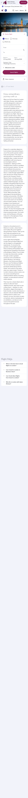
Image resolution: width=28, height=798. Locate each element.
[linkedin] (10, 647)
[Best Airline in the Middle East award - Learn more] (5, 682)
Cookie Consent (12, 698)
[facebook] (3, 647)
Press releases (4, 591)
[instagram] (17, 647)
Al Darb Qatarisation (6, 596)
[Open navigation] (25, 10)
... (5, 86)
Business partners (5, 617)
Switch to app (23, 2)
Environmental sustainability (8, 601)
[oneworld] (5, 10)
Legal (12, 693)
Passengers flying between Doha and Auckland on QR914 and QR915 (14, 6)
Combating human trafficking (18, 695)
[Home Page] (2, 86)
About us (3, 586)
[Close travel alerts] (25, 6)
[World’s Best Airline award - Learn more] (5, 659)
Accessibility (5, 695)
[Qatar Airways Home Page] (2, 10)
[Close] (1, 2)
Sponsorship (4, 593)
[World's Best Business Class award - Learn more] (5, 667)
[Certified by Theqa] (8, 633)
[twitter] (7, 647)
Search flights (14, 343)
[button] (15, 403)
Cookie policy (5, 693)
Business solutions (5, 612)
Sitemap (4, 698)
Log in (16, 10)
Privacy (18, 693)
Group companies (5, 607)
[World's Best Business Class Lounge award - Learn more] (5, 674)
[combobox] (14, 319)
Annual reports (5, 598)
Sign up (22, 10)
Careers (3, 589)
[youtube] (14, 647)
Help (2, 623)
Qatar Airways (4, 582)
